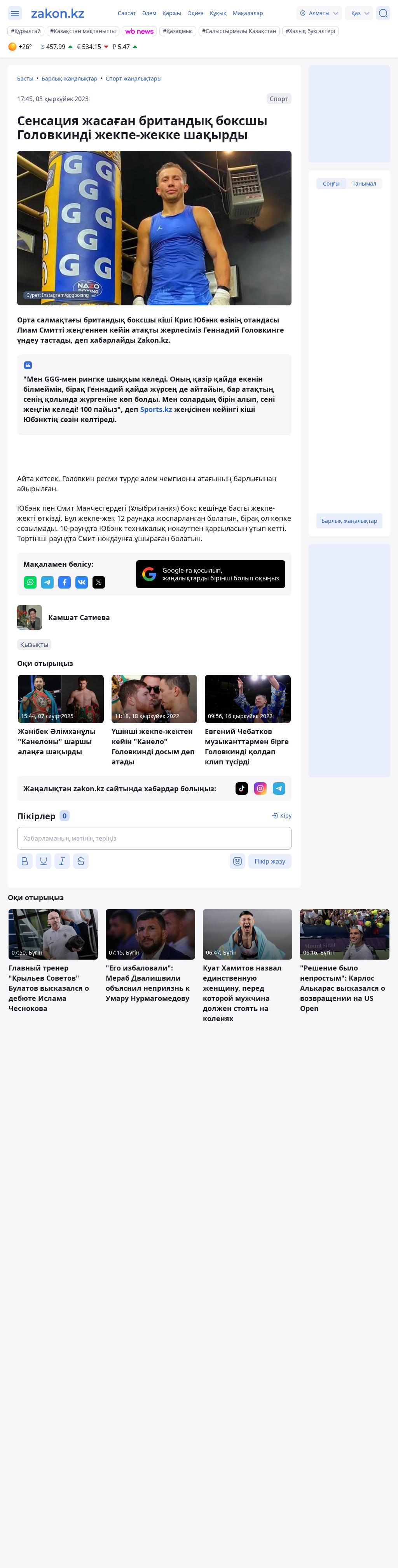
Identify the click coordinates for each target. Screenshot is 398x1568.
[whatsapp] (30, 582)
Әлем (149, 13)
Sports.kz (156, 409)
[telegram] (47, 582)
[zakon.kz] (57, 13)
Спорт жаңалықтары (134, 78)
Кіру (286, 815)
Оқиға (195, 13)
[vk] (82, 582)
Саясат (127, 13)
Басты (25, 78)
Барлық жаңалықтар (70, 78)
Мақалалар (248, 13)
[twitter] (99, 582)
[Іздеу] (383, 13)
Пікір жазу (270, 861)
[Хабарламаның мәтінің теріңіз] (154, 838)
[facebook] (65, 582)
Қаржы (171, 13)
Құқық (218, 13)
